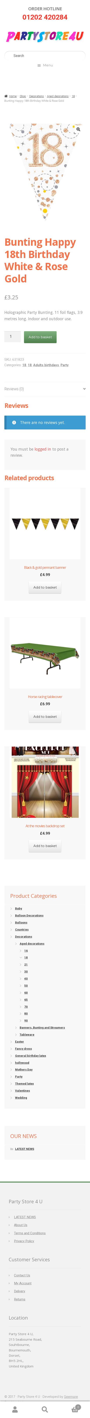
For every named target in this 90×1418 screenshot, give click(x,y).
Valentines (22, 1090)
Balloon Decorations (29, 915)
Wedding (21, 1097)
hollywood (22, 1062)
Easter (19, 1041)
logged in (43, 449)
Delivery (19, 1291)
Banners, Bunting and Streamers (42, 1027)
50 (26, 985)
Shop (23, 96)
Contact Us (22, 1275)
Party (65, 365)
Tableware (27, 1034)
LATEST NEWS (24, 1149)
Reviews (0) (14, 389)
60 (26, 992)
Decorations (36, 96)
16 (26, 950)
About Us (20, 1225)
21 (26, 964)
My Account (22, 1283)
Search (45, 1410)
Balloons (21, 922)
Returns (19, 1299)
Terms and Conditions (30, 1233)
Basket (69, 1405)
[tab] (45, 389)
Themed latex (24, 1083)
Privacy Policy (24, 1241)
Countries (22, 929)
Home (13, 96)
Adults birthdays (46, 365)
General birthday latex (30, 1055)
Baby (18, 908)
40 (26, 978)
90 (26, 1020)
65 (26, 999)
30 (26, 971)
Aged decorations (58, 96)
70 (26, 1006)
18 (73, 96)
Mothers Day (24, 1069)
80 (26, 1013)
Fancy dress (23, 1048)
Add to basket (40, 337)
